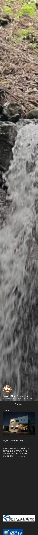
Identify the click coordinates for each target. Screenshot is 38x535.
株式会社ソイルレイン (16, 395)
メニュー (20, 404)
